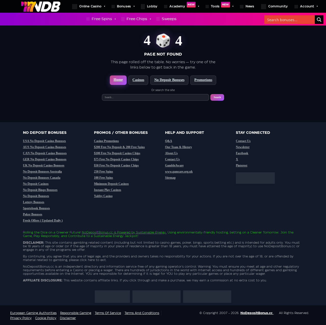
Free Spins (102, 19)
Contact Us (172, 159)
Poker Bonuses (32, 214)
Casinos (138, 80)
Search (217, 97)
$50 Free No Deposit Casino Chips (116, 165)
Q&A (168, 141)
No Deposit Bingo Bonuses (40, 190)
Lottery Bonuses (33, 202)
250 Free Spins (103, 171)
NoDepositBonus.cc (97, 232)
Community (278, 6)
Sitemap (170, 177)
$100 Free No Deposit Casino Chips (117, 153)
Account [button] (307, 6)
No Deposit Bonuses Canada (41, 177)
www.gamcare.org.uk (179, 171)
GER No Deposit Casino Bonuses (44, 159)
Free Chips (137, 19)
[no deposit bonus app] (258, 186)
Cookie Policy (45, 318)
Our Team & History (178, 147)
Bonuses (124, 6)
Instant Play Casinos (107, 190)
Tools (220, 5)
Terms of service (108, 313)
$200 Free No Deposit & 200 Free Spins (119, 147)
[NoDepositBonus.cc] (40, 6)
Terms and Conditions (142, 313)
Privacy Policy (21, 318)
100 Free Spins (103, 177)
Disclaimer (68, 318)
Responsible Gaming (75, 313)
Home (118, 80)
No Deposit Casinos (36, 184)
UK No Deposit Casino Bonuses (43, 165)
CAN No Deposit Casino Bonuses (45, 153)
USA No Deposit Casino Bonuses (44, 141)
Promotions (203, 80)
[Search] (319, 19)
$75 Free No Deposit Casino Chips (116, 159)
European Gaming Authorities (33, 313)
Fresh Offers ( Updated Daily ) (43, 220)
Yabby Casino (103, 196)
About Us (171, 153)
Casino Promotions (106, 141)
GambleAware (174, 165)
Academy (182, 5)
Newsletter (243, 147)
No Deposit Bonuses (169, 80)
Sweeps (169, 19)
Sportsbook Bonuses (36, 208)
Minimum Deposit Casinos (111, 184)
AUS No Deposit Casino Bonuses (44, 147)
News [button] (250, 6)
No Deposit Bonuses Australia (42, 171)
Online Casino (90, 6)
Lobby (152, 6)
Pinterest (241, 165)
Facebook (242, 153)
